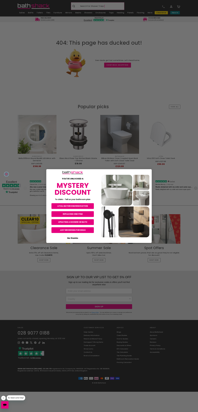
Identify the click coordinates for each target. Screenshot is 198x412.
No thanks (72, 238)
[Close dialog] (6, 174)
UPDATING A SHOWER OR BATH (72, 222)
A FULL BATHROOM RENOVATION (72, 206)
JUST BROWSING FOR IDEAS (73, 230)
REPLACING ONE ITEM (73, 214)
